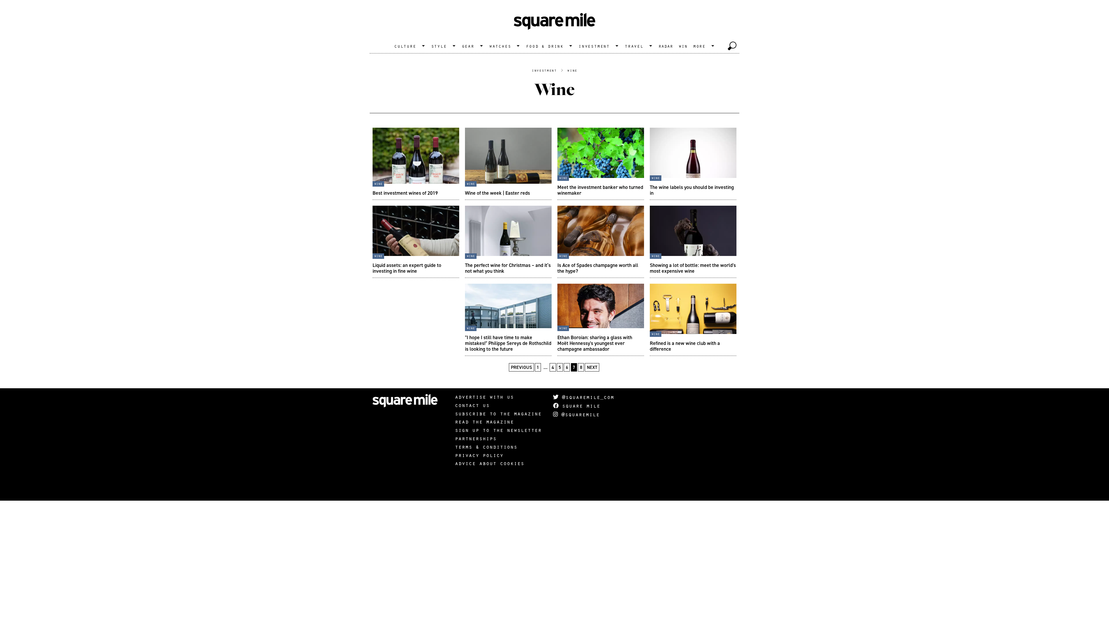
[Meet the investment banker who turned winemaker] (600, 164)
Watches (500, 46)
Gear (468, 46)
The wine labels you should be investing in (692, 190)
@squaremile (579, 414)
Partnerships (475, 438)
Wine (572, 70)
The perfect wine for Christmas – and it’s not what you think (508, 268)
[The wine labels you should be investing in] (693, 164)
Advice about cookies (489, 463)
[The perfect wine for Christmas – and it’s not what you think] (508, 242)
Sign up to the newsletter (498, 430)
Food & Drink (544, 46)
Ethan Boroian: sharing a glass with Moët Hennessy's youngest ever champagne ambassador (594, 343)
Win (683, 46)
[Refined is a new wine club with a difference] (693, 320)
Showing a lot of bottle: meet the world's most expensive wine (693, 268)
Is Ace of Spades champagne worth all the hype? (597, 268)
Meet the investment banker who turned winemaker (600, 190)
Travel (634, 46)
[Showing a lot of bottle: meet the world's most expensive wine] (693, 242)
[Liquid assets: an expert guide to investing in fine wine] (416, 242)
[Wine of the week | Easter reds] (508, 164)
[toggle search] (732, 46)
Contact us (472, 405)
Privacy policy (479, 455)
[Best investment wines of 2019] (416, 164)
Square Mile (579, 405)
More (699, 46)
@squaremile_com (586, 397)
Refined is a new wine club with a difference (685, 346)
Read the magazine (484, 421)
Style (439, 46)
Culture (405, 46)
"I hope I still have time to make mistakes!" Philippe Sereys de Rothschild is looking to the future (508, 343)
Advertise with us (484, 396)
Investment (594, 46)
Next (592, 367)
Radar (665, 46)
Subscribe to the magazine (498, 413)
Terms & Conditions (486, 446)
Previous (521, 367)
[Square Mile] (554, 21)
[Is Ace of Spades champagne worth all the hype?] (600, 242)
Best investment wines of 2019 (405, 193)
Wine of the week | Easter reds (497, 193)
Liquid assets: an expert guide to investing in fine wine (407, 268)
